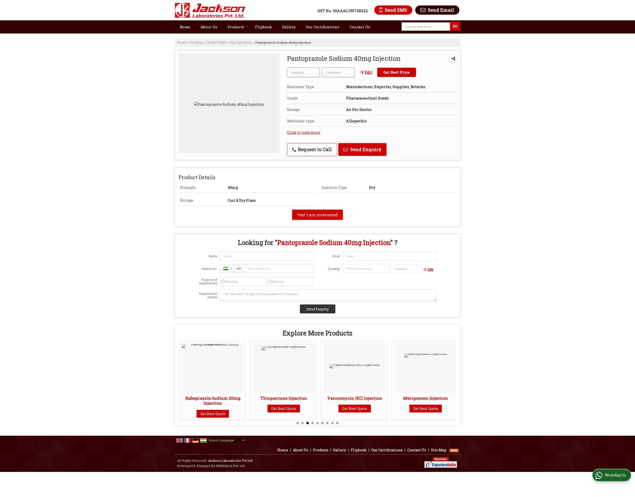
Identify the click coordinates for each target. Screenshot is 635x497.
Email (336, 256)
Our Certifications (322, 26)
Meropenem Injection (425, 398)
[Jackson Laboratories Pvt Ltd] (210, 10)
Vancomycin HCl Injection (354, 398)
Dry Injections (241, 42)
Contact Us (359, 26)
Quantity (334, 269)
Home (185, 26)
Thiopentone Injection (283, 398)
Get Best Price (396, 72)
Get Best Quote (212, 413)
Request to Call (314, 149)
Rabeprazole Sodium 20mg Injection (212, 400)
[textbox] (426, 26)
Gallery (289, 26)
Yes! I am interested (317, 215)
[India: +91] (227, 268)
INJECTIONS (217, 42)
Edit (368, 72)
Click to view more (303, 132)
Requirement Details (208, 295)
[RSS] (454, 450)
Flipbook (263, 26)
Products (235, 26)
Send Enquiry (365, 149)
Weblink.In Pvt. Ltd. (230, 466)
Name (213, 256)
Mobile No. (209, 269)
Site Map (438, 450)
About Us (208, 26)
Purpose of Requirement (208, 281)
